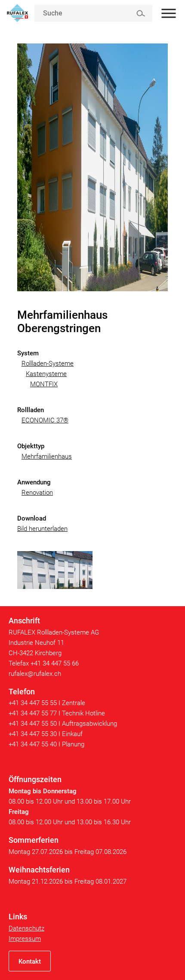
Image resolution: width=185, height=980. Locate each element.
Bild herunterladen (42, 529)
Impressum (25, 939)
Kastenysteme (46, 374)
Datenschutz (26, 928)
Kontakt (29, 961)
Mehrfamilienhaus (47, 456)
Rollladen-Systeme (48, 363)
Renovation (37, 492)
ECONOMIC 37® (45, 420)
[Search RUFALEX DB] (140, 13)
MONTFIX (44, 384)
